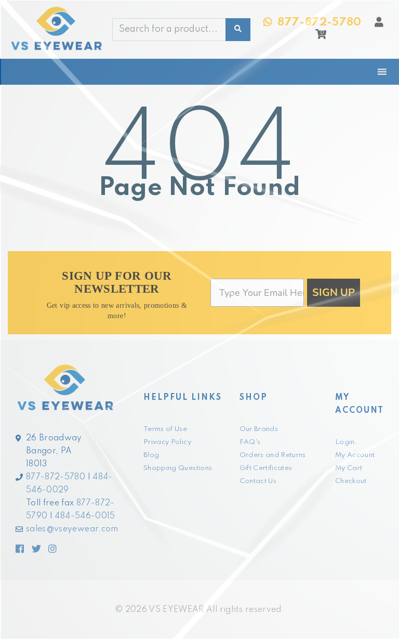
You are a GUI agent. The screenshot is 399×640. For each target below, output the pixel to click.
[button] (320, 37)
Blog (151, 455)
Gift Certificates (266, 468)
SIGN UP (333, 292)
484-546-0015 (85, 516)
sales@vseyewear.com (72, 529)
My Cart (348, 468)
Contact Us (258, 481)
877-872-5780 (55, 477)
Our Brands (259, 429)
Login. (346, 442)
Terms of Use (165, 429)
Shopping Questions (177, 468)
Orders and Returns (273, 455)
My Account (355, 455)
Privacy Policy (167, 442)
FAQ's (250, 442)
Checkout (351, 481)
